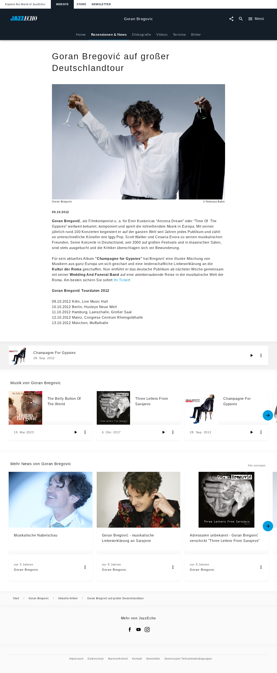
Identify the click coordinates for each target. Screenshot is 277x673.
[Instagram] (147, 629)
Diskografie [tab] (141, 34)
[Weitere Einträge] (268, 415)
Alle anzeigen (257, 465)
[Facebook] (130, 629)
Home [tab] (81, 34)
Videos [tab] (162, 34)
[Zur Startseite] (65, 20)
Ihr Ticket (121, 280)
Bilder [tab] (196, 34)
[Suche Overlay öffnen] (241, 18)
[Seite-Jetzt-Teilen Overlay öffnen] (231, 18)
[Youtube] (138, 629)
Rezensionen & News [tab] (109, 34)
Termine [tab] (179, 34)
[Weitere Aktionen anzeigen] (261, 355)
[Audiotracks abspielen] (251, 355)
